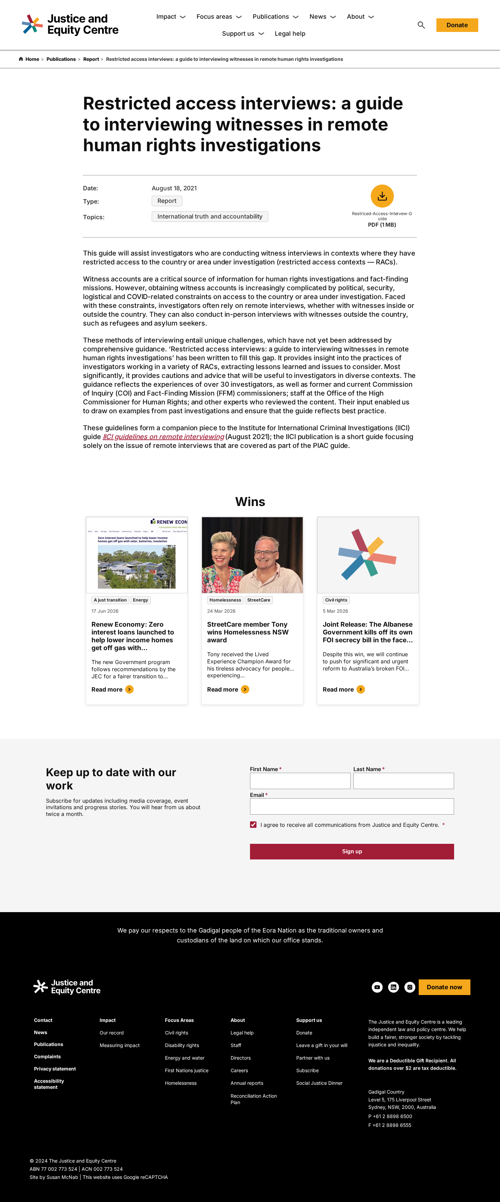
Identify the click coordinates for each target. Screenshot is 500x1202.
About (356, 16)
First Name (264, 769)
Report (91, 59)
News (318, 16)
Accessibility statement (49, 1084)
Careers (239, 1070)
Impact (166, 16)
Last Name (367, 769)
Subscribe (307, 1070)
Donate (457, 25)
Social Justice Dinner (319, 1083)
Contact (43, 1020)
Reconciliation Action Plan (254, 1099)
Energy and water (184, 1058)
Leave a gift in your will (321, 1045)
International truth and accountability (210, 216)
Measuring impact (120, 1045)
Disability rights (182, 1045)
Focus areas (214, 16)
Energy (140, 600)
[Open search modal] (421, 25)
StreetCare (258, 600)
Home (32, 59)
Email (257, 794)
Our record (112, 1032)
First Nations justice (187, 1070)
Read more (106, 689)
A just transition (110, 600)
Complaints (47, 1056)
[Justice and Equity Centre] (70, 25)
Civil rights (336, 600)
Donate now (444, 987)
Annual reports (247, 1083)
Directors (241, 1058)
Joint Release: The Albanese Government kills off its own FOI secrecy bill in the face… (368, 632)
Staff (236, 1045)
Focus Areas (179, 1020)
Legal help (290, 33)
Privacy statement (55, 1069)
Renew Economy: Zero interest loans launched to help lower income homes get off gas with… (132, 636)
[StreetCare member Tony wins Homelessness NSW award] (252, 555)
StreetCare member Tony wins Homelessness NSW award (248, 632)
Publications (271, 16)
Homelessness (225, 600)
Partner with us (313, 1058)
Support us (238, 33)
